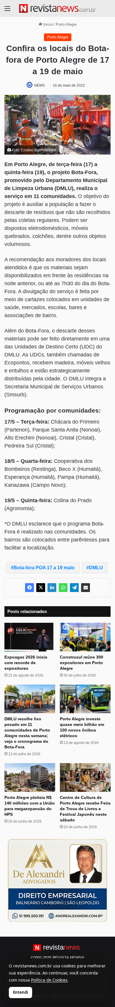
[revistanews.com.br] (57, 8)
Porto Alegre (66, 24)
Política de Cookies (49, 980)
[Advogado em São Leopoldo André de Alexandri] (57, 880)
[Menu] (7, 10)
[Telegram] (74, 587)
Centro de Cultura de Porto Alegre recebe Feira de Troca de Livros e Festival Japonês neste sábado (85, 808)
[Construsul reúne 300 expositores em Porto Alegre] (85, 637)
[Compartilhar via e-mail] (85, 587)
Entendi (20, 992)
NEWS (39, 85)
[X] (40, 587)
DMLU (96, 567)
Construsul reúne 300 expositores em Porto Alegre (81, 663)
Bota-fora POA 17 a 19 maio (44, 567)
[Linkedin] (51, 587)
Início (47, 24)
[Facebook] (29, 587)
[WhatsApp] (63, 587)
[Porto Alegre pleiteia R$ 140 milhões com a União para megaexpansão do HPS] (29, 777)
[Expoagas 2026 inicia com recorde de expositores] (29, 637)
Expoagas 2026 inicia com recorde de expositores (25, 663)
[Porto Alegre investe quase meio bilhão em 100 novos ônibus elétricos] (85, 699)
